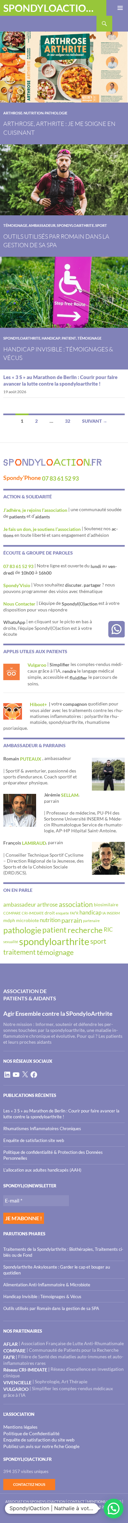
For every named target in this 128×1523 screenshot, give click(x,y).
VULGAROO (16, 1389)
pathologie (56, 113)
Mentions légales (20, 1427)
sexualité (10, 942)
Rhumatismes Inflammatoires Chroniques (42, 1128)
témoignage (15, 225)
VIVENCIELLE (17, 1382)
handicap (51, 338)
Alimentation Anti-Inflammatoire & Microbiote (46, 1284)
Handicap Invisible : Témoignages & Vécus (42, 1296)
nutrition (33, 113)
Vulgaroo (37, 665)
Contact (76, 1501)
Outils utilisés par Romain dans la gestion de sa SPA (51, 1308)
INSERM (113, 913)
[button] (113, 1508)
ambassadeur (42, 225)
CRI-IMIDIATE (33, 913)
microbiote (27, 920)
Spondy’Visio (16, 585)
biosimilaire (106, 904)
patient (69, 338)
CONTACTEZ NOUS (29, 1484)
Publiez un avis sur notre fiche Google (41, 1446)
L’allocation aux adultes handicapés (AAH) (42, 1170)
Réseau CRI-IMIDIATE (25, 1369)
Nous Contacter (19, 604)
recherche (85, 930)
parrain (71, 920)
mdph (9, 920)
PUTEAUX (31, 759)
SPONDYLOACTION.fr (49, 8)
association (76, 904)
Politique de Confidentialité (31, 1433)
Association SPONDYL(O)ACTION (35, 1501)
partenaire (91, 920)
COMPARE (12, 913)
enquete (62, 913)
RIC (108, 929)
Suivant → (94, 421)
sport (101, 225)
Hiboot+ (39, 704)
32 (67, 421)
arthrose (12, 113)
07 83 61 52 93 (60, 478)
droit (50, 913)
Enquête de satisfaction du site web (39, 1439)
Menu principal (120, 8)
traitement (19, 952)
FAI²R (74, 913)
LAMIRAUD (34, 843)
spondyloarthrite (75, 225)
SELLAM (69, 795)
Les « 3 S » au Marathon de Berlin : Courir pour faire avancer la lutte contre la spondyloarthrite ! (60, 380)
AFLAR (10, 1344)
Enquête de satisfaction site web (33, 1140)
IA (104, 913)
